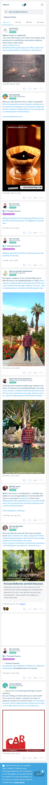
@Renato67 (13, 528)
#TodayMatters (31, 221)
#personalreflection (15, 536)
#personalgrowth (30, 536)
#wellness (22, 288)
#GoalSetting (33, 706)
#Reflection (31, 666)
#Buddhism (6, 48)
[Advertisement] (24, 629)
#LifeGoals (34, 703)
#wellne (39, 396)
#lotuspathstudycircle (20, 48)
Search (6, 5)
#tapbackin (23, 498)
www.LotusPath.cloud (10, 45)
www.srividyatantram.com (12, 117)
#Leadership (27, 218)
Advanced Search (10, 17)
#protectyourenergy (32, 109)
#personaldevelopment (11, 50)
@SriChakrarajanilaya (17, 96)
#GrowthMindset (19, 666)
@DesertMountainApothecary (20, 380)
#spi (41, 288)
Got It (39, 774)
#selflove (13, 109)
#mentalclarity (23, 112)
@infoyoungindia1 (16, 686)
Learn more (19, 782)
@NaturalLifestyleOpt (17, 273)
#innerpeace (32, 107)
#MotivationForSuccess (18, 706)
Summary (13, 32)
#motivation (19, 104)
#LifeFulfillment (17, 541)
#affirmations (37, 50)
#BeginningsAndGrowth (11, 218)
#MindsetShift (8, 501)
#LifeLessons (30, 501)
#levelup (20, 109)
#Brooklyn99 (19, 501)
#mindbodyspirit (33, 288)
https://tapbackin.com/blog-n (13, 511)
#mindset (28, 104)
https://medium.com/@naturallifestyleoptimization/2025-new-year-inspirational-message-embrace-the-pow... (23, 283)
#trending (10, 104)
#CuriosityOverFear (15, 503)
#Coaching (14, 256)
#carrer (7, 703)
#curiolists (28, 541)
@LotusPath (13, 30)
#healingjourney (19, 107)
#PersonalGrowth (36, 48)
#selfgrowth (37, 104)
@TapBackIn (14, 488)
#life (4, 104)
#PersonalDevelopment (15, 221)
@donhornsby (14, 206)
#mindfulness (30, 396)
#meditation (26, 50)
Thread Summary (8, 214)
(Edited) (22, 604)
